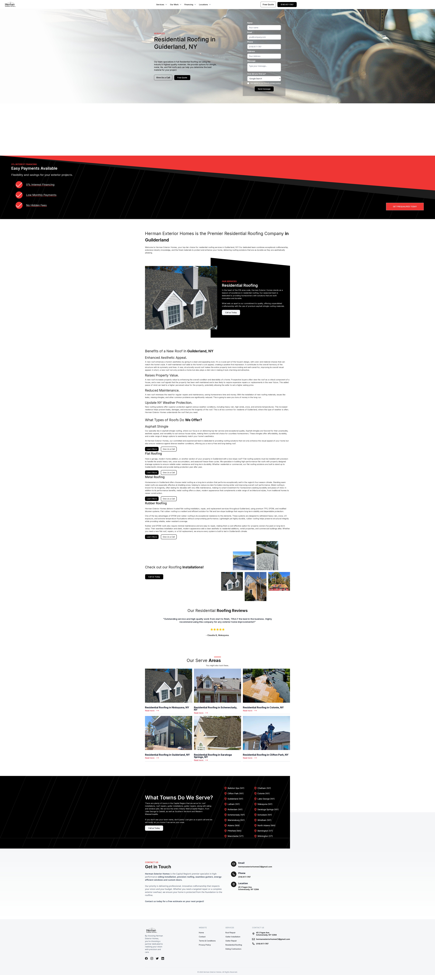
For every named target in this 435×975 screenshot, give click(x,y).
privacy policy (275, 83)
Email (249, 32)
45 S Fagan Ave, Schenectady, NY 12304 (248, 888)
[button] (161, 4)
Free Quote (182, 77)
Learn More (152, 449)
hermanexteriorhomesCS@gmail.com (255, 866)
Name (250, 23)
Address (251, 51)
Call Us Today (154, 577)
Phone (250, 42)
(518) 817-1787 (244, 877)
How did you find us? (256, 74)
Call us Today (231, 312)
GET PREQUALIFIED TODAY (405, 206)
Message (251, 61)
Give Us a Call (163, 77)
